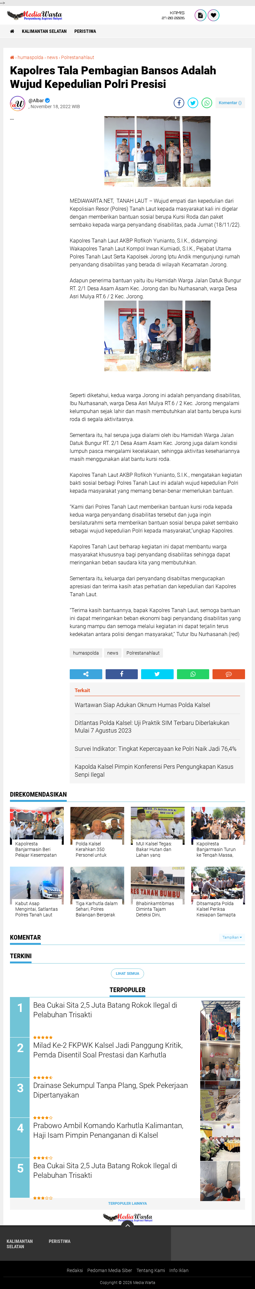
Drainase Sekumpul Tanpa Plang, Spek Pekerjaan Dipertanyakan (110, 1090)
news (52, 57)
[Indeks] (200, 15)
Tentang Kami (150, 1270)
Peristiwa (85, 31)
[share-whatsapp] (207, 103)
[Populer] (213, 15)
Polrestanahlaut (77, 57)
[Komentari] (228, 674)
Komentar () (230, 102)
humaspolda (30, 57)
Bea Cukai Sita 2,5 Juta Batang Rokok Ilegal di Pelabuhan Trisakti (105, 1010)
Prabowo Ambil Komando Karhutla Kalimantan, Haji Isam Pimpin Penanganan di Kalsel (108, 1130)
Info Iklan (179, 1270)
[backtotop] (127, 1227)
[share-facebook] (179, 103)
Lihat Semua (127, 973)
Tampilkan (231, 937)
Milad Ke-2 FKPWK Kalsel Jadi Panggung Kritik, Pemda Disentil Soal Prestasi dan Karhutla (108, 1050)
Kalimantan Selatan (44, 31)
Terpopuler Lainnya (127, 1203)
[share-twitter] (193, 103)
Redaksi (75, 1270)
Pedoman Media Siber (109, 1270)
